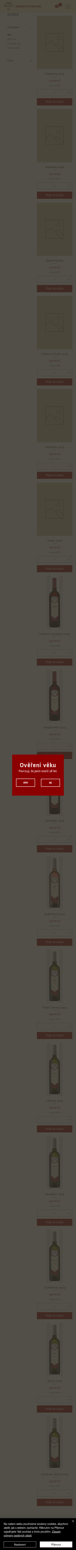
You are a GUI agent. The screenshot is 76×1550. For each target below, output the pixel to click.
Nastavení (20, 1544)
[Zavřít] (70, 1523)
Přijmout (56, 1544)
